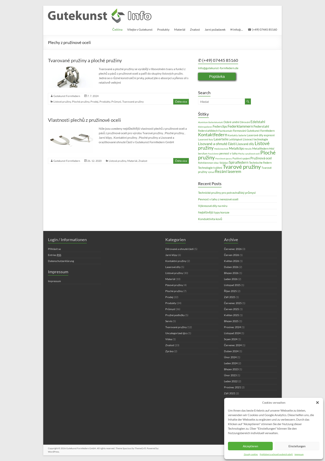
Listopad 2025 (232, 285)
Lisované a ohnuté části (217, 143)
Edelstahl (258, 122)
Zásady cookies (251, 454)
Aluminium (203, 122)
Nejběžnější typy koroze (213, 212)
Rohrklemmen (205, 162)
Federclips (220, 126)
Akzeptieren (250, 446)
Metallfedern (260, 148)
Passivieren (213, 153)
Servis (168, 321)
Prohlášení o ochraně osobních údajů (276, 454)
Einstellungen (297, 446)
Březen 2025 (231, 321)
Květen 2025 (231, 315)
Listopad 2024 (232, 333)
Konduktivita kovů (210, 219)
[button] (317, 402)
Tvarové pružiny (242, 166)
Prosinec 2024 (232, 327)
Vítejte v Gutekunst (140, 29)
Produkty (163, 29)
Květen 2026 (231, 261)
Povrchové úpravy (223, 158)
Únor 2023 (230, 375)
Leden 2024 (231, 363)
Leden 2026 (231, 279)
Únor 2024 (230, 357)
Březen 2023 (231, 369)
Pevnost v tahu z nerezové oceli (218, 199)
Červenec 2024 (233, 345)
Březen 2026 (231, 273)
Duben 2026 (231, 267)
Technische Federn (260, 162)
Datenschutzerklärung (61, 261)
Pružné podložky (175, 315)
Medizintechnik (221, 149)
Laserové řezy (205, 139)
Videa (168, 339)
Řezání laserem (228, 171)
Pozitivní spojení (241, 158)
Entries (54, 255)
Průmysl (116, 101)
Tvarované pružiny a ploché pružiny (85, 60)
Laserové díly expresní (261, 135)
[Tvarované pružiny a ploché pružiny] (70, 68)
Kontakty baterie (237, 135)
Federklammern (240, 126)
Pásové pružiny (174, 285)
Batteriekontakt (215, 122)
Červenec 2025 (233, 303)
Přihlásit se (54, 249)
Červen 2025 (231, 309)
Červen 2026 (231, 255)
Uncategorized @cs (176, 333)
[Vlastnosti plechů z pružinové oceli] (70, 128)
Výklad (211, 172)
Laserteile (221, 139)
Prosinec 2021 (232, 387)
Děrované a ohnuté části (179, 249)
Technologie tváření (210, 167)
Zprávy (169, 351)
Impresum (299, 454)
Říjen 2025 (230, 291)
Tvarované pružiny (133, 101)
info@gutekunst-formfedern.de (218, 68)
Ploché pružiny (80, 101)
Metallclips (236, 148)
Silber (216, 163)
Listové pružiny (62, 101)
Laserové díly (173, 267)
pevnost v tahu (228, 153)
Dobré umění (231, 122)
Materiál (179, 29)
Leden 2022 (231, 381)
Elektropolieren (205, 127)
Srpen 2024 (230, 339)
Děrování (245, 122)
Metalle (248, 149)
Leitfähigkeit (235, 139)
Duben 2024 (231, 351)
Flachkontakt (225, 130)
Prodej (94, 101)
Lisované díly (245, 144)
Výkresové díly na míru (212, 205)
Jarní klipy (171, 255)
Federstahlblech (208, 130)
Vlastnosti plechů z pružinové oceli (84, 120)
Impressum (54, 281)
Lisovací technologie (255, 139)
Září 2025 (229, 297)
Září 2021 (229, 393)
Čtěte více (181, 101)
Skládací (223, 162)
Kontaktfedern (212, 134)
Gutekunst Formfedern (66, 96)
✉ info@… (236, 29)
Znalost (195, 29)
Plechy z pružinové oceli (249, 153)
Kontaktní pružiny (175, 261)
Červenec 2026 (233, 249)
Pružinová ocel (261, 158)
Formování (239, 130)
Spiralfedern (238, 162)
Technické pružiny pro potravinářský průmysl (227, 192)
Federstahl (261, 126)
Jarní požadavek (215, 29)
